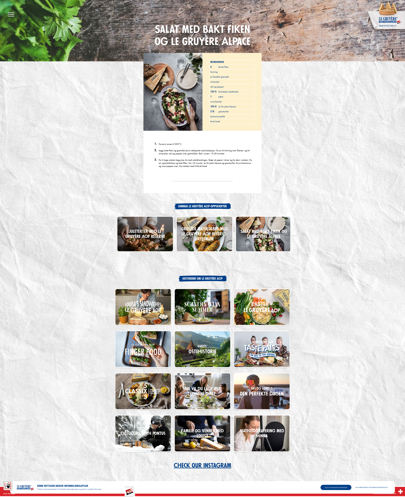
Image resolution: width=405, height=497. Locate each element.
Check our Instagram (202, 466)
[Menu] (11, 14)
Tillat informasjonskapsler (336, 487)
